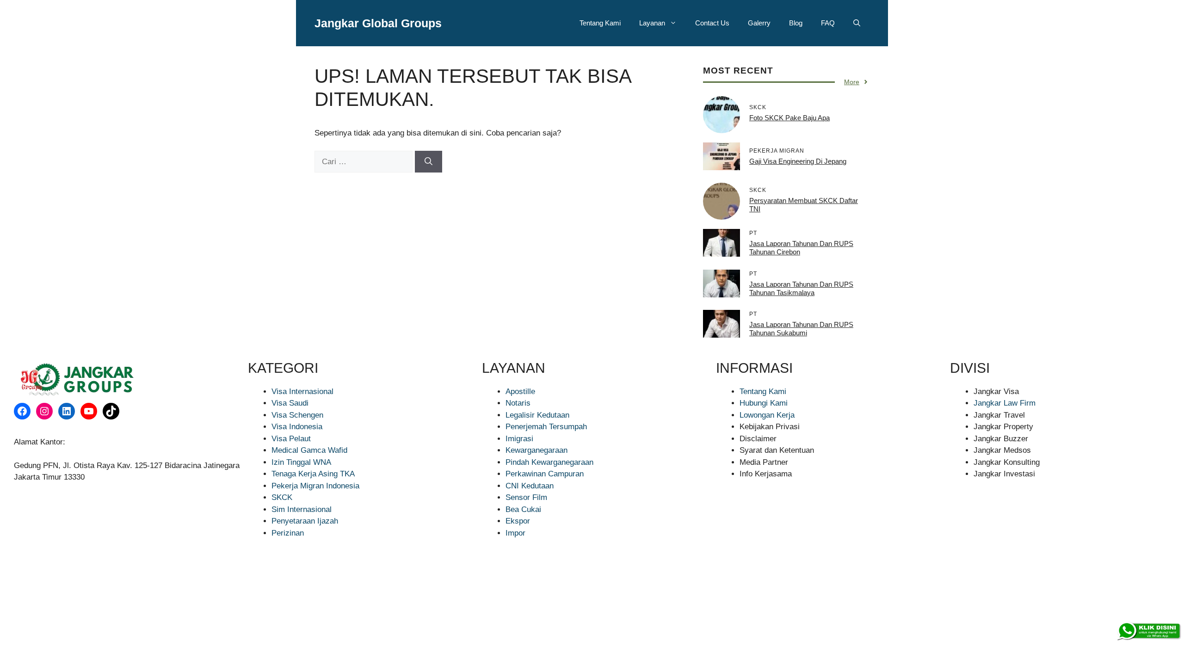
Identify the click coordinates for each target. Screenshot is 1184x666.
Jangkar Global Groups (378, 23)
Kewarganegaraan (536, 450)
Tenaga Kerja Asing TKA (313, 473)
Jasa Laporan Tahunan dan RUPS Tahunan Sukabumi (801, 329)
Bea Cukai (523, 509)
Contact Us (712, 23)
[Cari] (428, 162)
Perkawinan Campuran (545, 473)
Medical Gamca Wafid (309, 450)
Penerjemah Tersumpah (546, 426)
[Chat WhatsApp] (1148, 631)
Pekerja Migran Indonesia (315, 485)
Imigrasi (519, 438)
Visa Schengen (297, 415)
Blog (795, 23)
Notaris (518, 403)
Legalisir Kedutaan (537, 415)
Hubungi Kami (764, 403)
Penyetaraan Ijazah (304, 521)
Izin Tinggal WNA (301, 462)
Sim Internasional (301, 509)
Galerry (759, 23)
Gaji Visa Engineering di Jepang (797, 161)
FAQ (828, 23)
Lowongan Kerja (767, 415)
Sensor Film (526, 497)
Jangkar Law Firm (1005, 403)
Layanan (652, 23)
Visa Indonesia (296, 426)
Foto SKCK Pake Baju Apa (789, 118)
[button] (857, 23)
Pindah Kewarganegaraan (549, 462)
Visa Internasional (302, 391)
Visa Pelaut (291, 438)
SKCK (281, 497)
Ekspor (518, 521)
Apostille (520, 391)
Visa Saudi (289, 403)
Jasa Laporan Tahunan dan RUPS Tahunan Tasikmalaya (801, 288)
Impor (515, 533)
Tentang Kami (600, 23)
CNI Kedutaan (530, 485)
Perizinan (287, 533)
